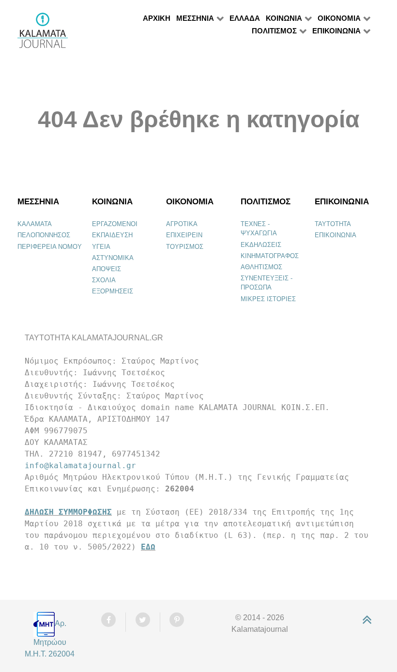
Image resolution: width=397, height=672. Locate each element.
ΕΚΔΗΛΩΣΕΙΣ (261, 244)
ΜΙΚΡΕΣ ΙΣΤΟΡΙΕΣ (268, 299)
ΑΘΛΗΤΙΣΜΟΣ (261, 267)
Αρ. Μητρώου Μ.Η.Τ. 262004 (50, 638)
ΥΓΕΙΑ (101, 246)
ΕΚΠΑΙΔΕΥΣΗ (112, 235)
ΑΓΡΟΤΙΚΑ (182, 224)
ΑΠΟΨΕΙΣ (106, 269)
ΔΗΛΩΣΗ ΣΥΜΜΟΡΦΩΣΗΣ (68, 512)
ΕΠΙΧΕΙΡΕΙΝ (184, 235)
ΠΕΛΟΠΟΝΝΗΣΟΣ (43, 235)
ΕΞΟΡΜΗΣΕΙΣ (112, 291)
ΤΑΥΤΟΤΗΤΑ (333, 224)
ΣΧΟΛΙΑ (104, 280)
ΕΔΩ (148, 546)
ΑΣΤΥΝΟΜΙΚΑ (113, 257)
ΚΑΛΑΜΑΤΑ (34, 224)
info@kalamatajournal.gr (80, 465)
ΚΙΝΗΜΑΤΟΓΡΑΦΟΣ (270, 256)
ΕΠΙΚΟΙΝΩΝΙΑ (335, 235)
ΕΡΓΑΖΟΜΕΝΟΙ (114, 224)
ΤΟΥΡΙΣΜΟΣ (184, 246)
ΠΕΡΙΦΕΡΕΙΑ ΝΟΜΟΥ (49, 246)
